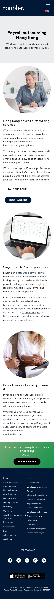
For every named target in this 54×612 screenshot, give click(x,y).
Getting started (10, 502)
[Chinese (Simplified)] (45, 11)
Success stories (10, 526)
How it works (9, 494)
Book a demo (18, 199)
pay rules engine (30, 312)
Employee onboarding (37, 486)
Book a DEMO (27, 461)
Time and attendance (37, 495)
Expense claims (34, 503)
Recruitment (33, 482)
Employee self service (37, 511)
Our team (7, 510)
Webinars (7, 539)
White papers (9, 535)
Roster (30, 491)
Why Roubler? (9, 498)
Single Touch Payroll (14, 308)
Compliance (32, 524)
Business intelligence (36, 528)
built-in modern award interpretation (24, 316)
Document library (35, 516)
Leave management (36, 499)
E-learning (32, 520)
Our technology (10, 490)
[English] (48, 11)
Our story (7, 506)
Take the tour (17, 189)
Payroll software (35, 507)
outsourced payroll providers (19, 134)
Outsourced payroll (36, 532)
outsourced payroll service (31, 272)
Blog (5, 531)
